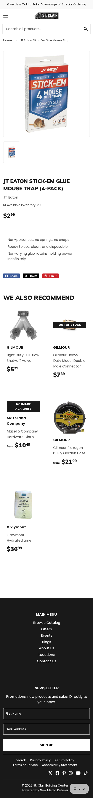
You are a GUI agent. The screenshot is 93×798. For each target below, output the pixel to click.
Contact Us (46, 661)
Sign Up (46, 745)
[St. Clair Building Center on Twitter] (50, 773)
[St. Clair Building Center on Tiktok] (86, 773)
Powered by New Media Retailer (45, 790)
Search (21, 760)
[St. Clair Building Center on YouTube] (78, 773)
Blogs (46, 641)
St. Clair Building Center (50, 785)
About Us (46, 648)
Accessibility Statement (59, 765)
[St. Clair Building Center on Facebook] (57, 773)
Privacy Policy (40, 760)
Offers (46, 629)
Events (46, 635)
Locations (46, 654)
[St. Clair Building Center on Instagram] (71, 773)
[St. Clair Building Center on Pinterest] (64, 773)
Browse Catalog (46, 622)
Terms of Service (25, 765)
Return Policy (64, 760)
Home (7, 40)
